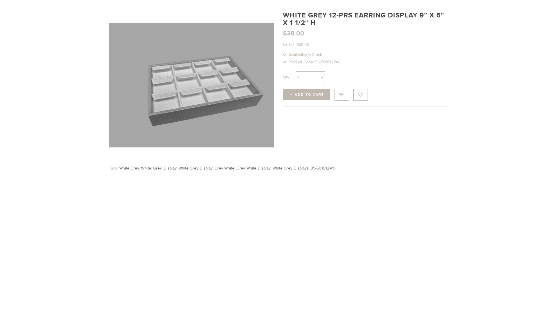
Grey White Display (253, 168)
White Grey (129, 168)
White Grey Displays (290, 168)
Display (170, 168)
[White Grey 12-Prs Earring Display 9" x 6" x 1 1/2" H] (191, 85)
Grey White (224, 168)
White (146, 168)
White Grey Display (195, 168)
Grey (157, 168)
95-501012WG (323, 168)
